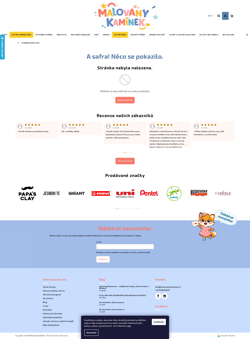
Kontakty (47, 309)
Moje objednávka (51, 325)
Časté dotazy (49, 287)
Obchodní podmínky (52, 317)
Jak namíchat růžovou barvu (111, 302)
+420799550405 (162, 290)
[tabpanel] (27, 193)
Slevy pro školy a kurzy (54, 290)
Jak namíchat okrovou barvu (111, 309)
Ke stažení (48, 298)
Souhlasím (159, 321)
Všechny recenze (125, 161)
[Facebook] (158, 296)
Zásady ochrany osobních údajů (58, 321)
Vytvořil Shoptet (228, 335)
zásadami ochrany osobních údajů (136, 252)
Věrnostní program (52, 294)
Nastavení (91, 332)
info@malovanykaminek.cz (168, 287)
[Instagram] (165, 296)
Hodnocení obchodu (52, 313)
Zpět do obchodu (125, 100)
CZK (209, 16)
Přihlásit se (103, 259)
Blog (45, 302)
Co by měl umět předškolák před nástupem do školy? (122, 295)
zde (129, 326)
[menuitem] (21, 35)
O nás (45, 306)
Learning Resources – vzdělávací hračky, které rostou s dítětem (124, 287)
